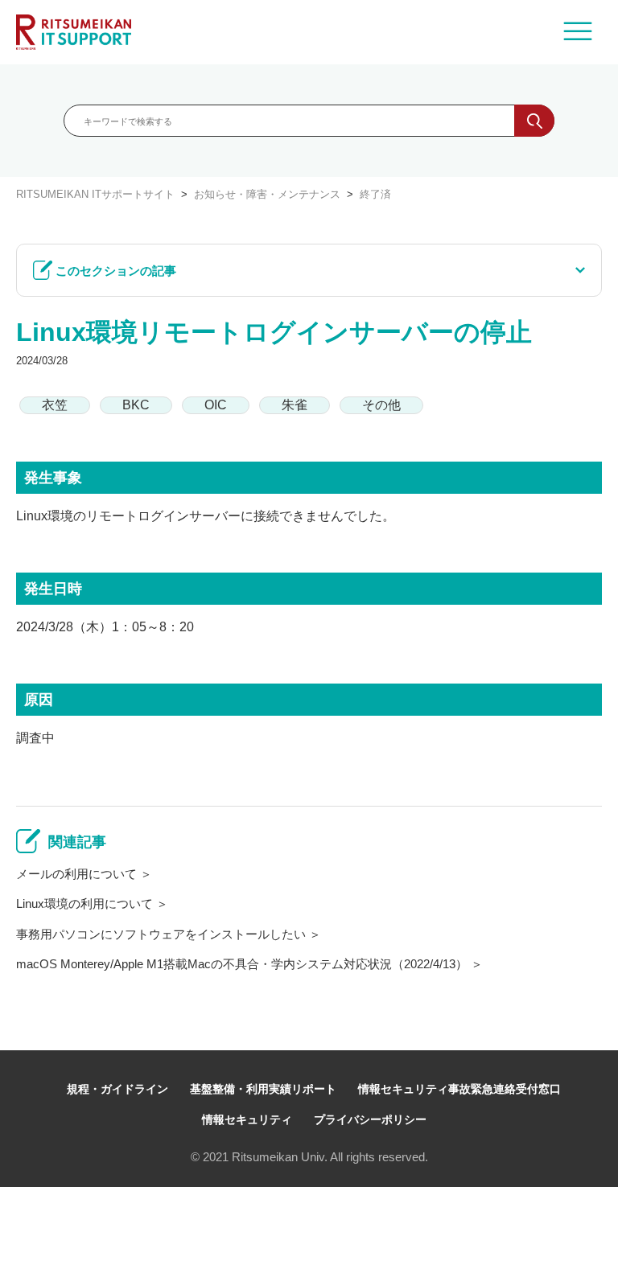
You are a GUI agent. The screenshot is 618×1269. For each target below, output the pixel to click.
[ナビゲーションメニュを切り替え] (578, 32)
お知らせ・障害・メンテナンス (267, 194)
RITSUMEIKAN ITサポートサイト (95, 194)
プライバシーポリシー (370, 1119)
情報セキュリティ (247, 1119)
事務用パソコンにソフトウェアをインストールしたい (161, 934)
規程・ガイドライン (117, 1088)
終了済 (375, 194)
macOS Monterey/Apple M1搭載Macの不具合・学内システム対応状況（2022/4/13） (242, 964)
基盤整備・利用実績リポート (263, 1088)
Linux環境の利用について (84, 903)
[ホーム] (73, 32)
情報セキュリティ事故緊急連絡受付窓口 (459, 1088)
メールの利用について (76, 874)
